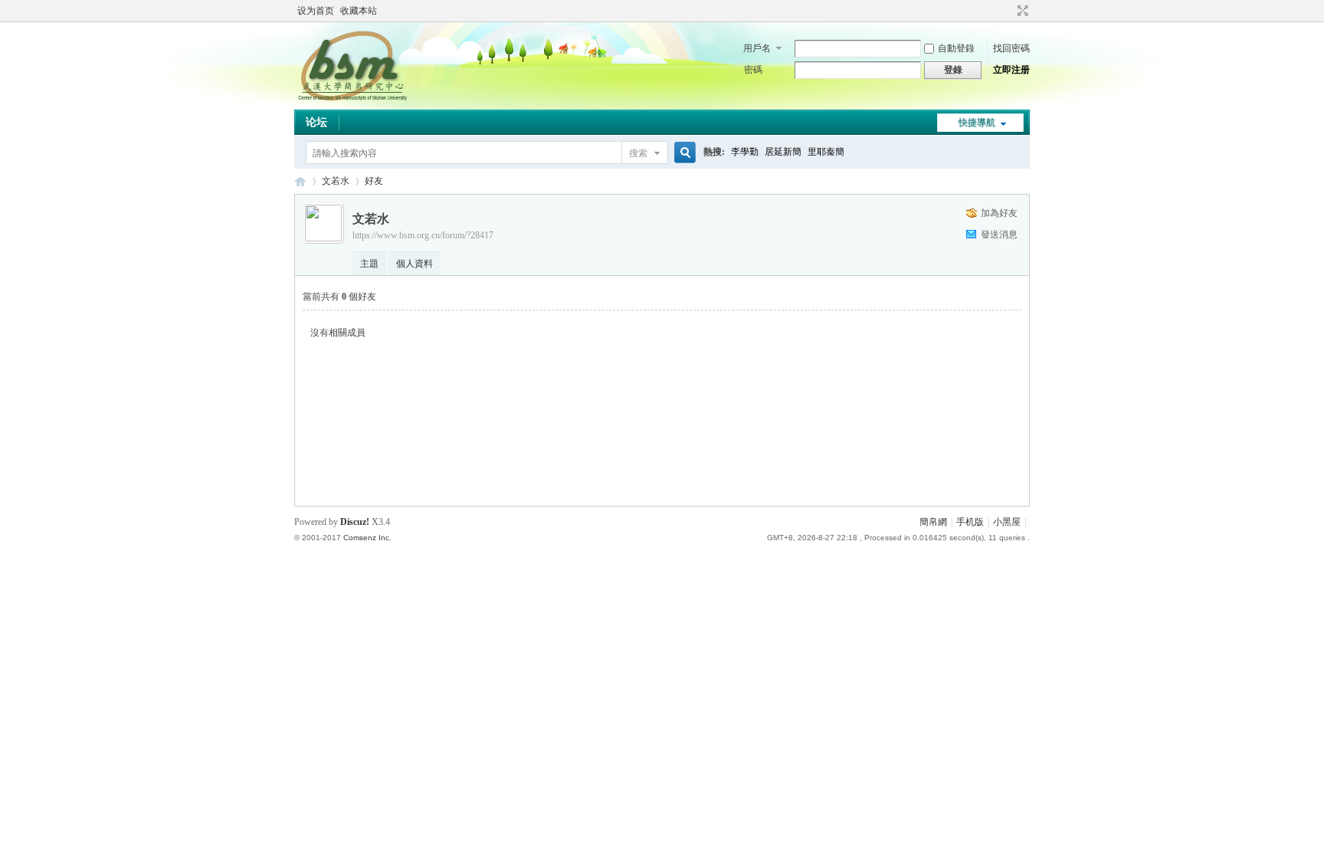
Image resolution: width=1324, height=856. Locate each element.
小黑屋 (1007, 522)
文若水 (335, 180)
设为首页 (315, 10)
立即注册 (1011, 69)
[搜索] (682, 153)
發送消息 (999, 234)
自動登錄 (956, 48)
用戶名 (757, 48)
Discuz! (354, 522)
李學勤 (745, 151)
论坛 (316, 122)
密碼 (753, 69)
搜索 (638, 153)
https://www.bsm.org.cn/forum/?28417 (422, 235)
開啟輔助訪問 (1008, 11)
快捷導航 (977, 122)
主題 (369, 263)
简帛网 (300, 181)
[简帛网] (352, 100)
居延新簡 (783, 151)
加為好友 (999, 213)
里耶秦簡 (826, 151)
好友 (374, 180)
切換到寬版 (1021, 11)
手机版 (970, 522)
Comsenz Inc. (367, 537)
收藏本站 (358, 10)
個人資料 (414, 263)
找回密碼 (1011, 48)
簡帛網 (933, 522)
